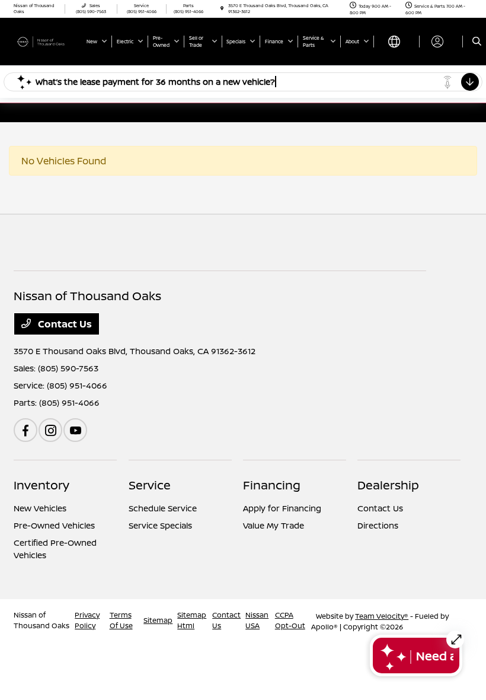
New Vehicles (40, 508)
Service (150, 485)
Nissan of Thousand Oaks (41, 620)
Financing (271, 485)
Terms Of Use (121, 620)
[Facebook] (25, 430)
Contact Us (64, 323)
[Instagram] (50, 430)
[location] (221, 8)
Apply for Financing (282, 508)
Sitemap (157, 620)
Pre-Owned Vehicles (54, 525)
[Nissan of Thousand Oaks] (46, 40)
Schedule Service (163, 508)
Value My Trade (273, 525)
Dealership (388, 485)
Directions (377, 525)
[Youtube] (75, 430)
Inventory (41, 485)
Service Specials (160, 525)
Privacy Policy (87, 620)
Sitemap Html (191, 620)
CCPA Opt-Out (290, 620)
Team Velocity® (381, 616)
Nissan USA (256, 620)
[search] (476, 41)
